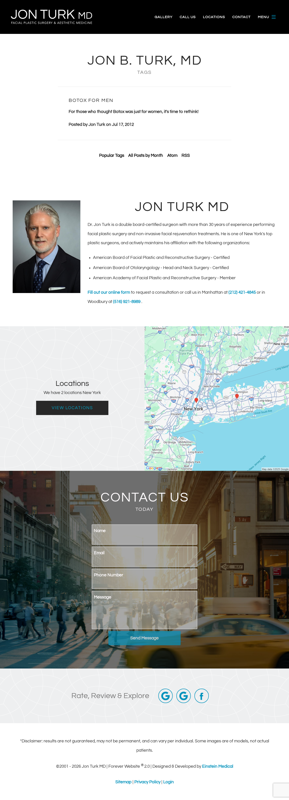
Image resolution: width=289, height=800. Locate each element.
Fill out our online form (109, 292)
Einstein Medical (217, 766)
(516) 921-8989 (127, 301)
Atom (172, 155)
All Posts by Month (145, 155)
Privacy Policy (147, 782)
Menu (263, 17)
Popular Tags (111, 155)
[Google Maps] (165, 696)
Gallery (163, 17)
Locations (214, 17)
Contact (241, 17)
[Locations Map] (216, 398)
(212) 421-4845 (242, 292)
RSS (186, 155)
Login (168, 782)
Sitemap (124, 782)
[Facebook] (201, 696)
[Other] (183, 696)
